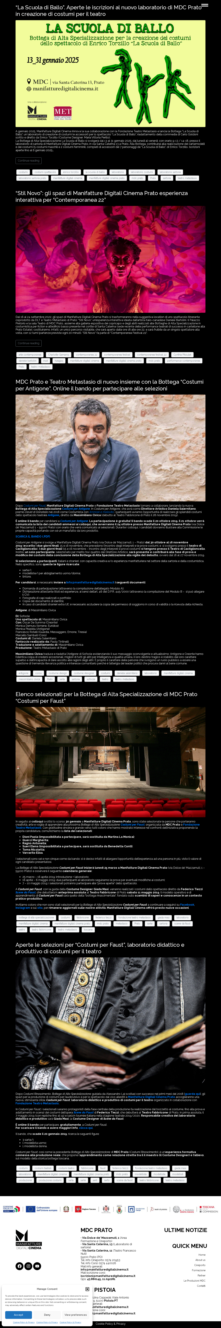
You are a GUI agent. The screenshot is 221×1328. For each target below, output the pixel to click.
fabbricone (83, 917)
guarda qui (192, 1094)
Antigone (53, 515)
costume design (58, 673)
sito (40, 907)
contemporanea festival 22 (152, 354)
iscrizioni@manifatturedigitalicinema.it (108, 1276)
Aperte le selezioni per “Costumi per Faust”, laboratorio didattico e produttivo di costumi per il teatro (100, 948)
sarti (95, 1180)
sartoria (167, 178)
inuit (45, 360)
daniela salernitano (127, 673)
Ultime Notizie (185, 1230)
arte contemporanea (30, 354)
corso (38, 673)
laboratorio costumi (142, 172)
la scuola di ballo (95, 172)
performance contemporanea (183, 360)
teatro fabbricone (41, 929)
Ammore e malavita (101, 512)
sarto (107, 1180)
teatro (105, 679)
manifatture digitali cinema (67, 178)
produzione (25, 1180)
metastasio (122, 923)
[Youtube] (37, 1266)
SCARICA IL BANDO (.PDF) (33, 536)
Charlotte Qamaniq (58, 354)
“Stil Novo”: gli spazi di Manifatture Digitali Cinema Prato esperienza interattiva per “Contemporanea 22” (102, 196)
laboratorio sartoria (170, 172)
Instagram (23, 907)
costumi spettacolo (45, 172)
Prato (153, 178)
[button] (87, 1289)
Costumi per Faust (133, 824)
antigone (23, 673)
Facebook (187, 904)
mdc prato (137, 178)
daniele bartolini (27, 360)
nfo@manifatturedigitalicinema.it (90, 582)
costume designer (84, 673)
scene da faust (182, 923)
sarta (62, 679)
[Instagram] (28, 1266)
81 (113, 1279)
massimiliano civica (29, 679)
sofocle (91, 679)
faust (102, 1168)
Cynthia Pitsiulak (182, 354)
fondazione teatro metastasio (134, 917)
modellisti (177, 1174)
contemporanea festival (117, 354)
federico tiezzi (104, 917)
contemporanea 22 (86, 354)
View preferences (76, 1314)
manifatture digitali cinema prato (107, 178)
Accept (18, 1314)
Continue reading (28, 160)
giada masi (164, 917)
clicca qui (86, 1128)
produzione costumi (50, 1180)
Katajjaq (59, 360)
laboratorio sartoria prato (32, 178)
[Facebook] (19, 1266)
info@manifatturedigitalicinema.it (104, 1269)
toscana (88, 929)
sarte (149, 923)
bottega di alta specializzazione (36, 917)
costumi (23, 172)
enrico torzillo (71, 172)
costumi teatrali (43, 1168)
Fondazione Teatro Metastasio (37, 1103)
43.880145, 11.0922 (99, 1279)
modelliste (159, 1174)
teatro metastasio (187, 178)
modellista (141, 1174)
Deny (47, 1314)
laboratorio (118, 172)
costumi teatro (66, 1168)
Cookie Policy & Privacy (24, 1322)
